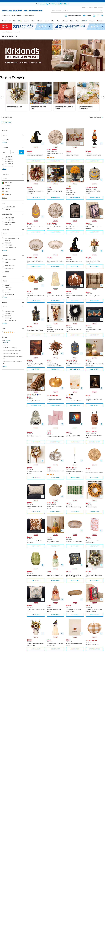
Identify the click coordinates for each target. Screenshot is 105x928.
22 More (4, 250)
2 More (4, 366)
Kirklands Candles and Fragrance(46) (12, 362)
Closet (33, 20)
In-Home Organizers (28, 15)
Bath (58, 20)
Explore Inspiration (16, 15)
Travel (71, 20)
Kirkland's (64, 0)
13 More (4, 198)
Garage (47, 20)
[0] (102, 15)
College (20, 20)
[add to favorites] (42, 143)
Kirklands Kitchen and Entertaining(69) (12, 357)
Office (53, 20)
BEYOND (84, 20)
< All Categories (6, 340)
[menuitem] (6, 15)
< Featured (5, 342)
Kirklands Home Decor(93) (10, 353)
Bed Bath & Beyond (54, 0)
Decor (77, 20)
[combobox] (75, 10)
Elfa (14, 20)
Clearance (100, 20)
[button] (13, 130)
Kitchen (27, 20)
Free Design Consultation (74, 15)
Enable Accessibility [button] (98, 7)
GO (21, 152)
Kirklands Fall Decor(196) (10, 347)
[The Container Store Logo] (17, 10)
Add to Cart (36, 161)
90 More (4, 142)
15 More (4, 297)
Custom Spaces (6, 20)
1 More (4, 169)
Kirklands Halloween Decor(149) (12, 350)
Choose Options (55, 161)
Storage (40, 20)
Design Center (6, 15)
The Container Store (43, 0)
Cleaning (64, 20)
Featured (91, 20)
